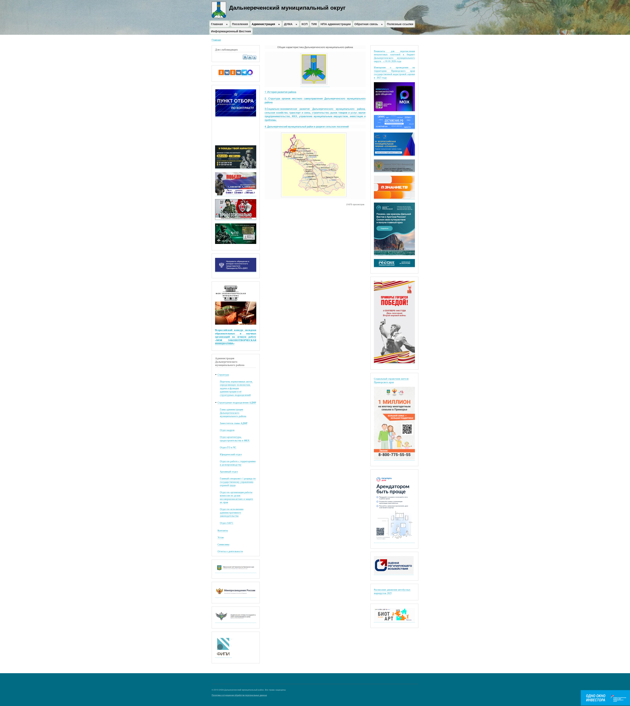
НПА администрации (336, 24)
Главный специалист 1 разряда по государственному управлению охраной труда (238, 482)
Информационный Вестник (231, 31)
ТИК (314, 24)
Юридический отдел (231, 454)
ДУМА (288, 24)
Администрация (262, 24)
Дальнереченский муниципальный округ (287, 7)
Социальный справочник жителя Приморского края (391, 380)
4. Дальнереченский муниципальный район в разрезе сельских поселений (307, 126)
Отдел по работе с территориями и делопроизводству (238, 463)
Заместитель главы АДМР (233, 423)
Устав (221, 537)
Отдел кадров (227, 430)
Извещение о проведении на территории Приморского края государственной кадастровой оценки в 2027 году (394, 72)
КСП (305, 24)
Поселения (240, 24)
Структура (223, 374)
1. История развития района (280, 91)
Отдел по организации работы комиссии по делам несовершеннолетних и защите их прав (236, 497)
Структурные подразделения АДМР (237, 402)
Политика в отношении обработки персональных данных (239, 695)
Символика (223, 544)
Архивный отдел (229, 471)
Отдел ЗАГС (226, 522)
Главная (216, 24)
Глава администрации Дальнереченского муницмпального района (233, 413)
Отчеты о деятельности (230, 551)
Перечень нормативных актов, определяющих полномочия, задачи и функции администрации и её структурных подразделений (236, 388)
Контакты (223, 530)
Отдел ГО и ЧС (228, 447)
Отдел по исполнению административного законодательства (231, 512)
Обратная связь (365, 24)
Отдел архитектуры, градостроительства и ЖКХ (235, 438)
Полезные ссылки (400, 24)
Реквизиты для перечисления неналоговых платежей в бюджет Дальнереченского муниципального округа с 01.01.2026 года (394, 56)
